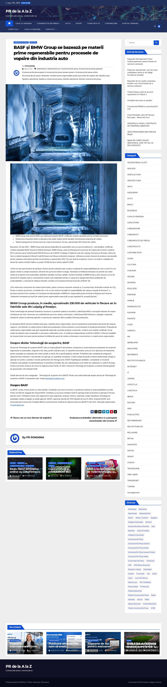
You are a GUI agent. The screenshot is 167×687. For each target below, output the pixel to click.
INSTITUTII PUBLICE (136, 361)
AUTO (68, 23)
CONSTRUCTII (93, 23)
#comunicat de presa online (86, 72)
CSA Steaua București (142, 565)
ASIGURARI (132, 193)
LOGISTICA (132, 391)
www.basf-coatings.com (54, 378)
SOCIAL (130, 451)
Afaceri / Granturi (142, 518)
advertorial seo (144, 513)
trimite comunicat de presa (138, 608)
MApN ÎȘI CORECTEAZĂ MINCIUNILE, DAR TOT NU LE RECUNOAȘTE (140, 142)
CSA (129, 565)
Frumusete (140, 574)
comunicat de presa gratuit (138, 548)
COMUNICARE (111, 23)
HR (128, 337)
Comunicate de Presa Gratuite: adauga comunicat (144, 682)
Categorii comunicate (136, 535)
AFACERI (12, 463)
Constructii (150, 561)
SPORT (79, 23)
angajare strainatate (135, 522)
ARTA (129, 187)
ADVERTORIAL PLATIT (137, 163)
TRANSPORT (133, 481)
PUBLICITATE (30, 465)
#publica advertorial (30, 79)
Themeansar (45, 682)
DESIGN (131, 277)
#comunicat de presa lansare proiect (60, 72)
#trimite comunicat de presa (90, 79)
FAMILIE (130, 301)
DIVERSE (131, 283)
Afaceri (130, 518)
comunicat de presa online (138, 556)
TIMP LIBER (132, 475)
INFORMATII (132, 355)
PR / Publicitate (145, 582)
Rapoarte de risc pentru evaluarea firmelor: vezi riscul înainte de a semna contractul (141, 83)
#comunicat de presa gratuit (33, 72)
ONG (129, 409)
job (148, 574)
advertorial (142, 509)
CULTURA (131, 265)
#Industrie (45, 76)
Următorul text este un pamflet (139, 100)
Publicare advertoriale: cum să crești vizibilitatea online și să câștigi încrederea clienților (142, 72)
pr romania (144, 586)
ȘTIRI (153, 608)
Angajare (154, 518)
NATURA (131, 403)
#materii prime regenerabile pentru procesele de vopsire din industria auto (80, 76)
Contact (50, 29)
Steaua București (134, 604)
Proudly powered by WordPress (16, 682)
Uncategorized (133, 493)
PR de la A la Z (19, 11)
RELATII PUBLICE (135, 427)
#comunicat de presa (69, 69)
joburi (154, 574)
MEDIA (130, 397)
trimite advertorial (149, 604)
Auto (153, 526)
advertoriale (132, 513)
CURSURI (131, 271)
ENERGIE (51, 465)
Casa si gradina (143, 531)
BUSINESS (132, 211)
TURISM (131, 487)
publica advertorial (134, 591)
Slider (147, 599)
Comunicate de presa (136, 561)
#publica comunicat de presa (50, 79)
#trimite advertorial (70, 79)
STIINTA (130, 463)
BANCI (130, 205)
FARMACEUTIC (134, 307)
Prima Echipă (133, 586)
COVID (130, 259)
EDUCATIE (132, 289)
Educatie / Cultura (134, 569)
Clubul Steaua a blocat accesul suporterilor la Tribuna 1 (141, 646)
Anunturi (149, 522)
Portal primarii (130, 23)
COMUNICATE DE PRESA (48, 23)
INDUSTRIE (33, 42)
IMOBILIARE (132, 343)
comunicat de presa (135, 539)
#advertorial (41, 69)
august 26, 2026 (18, 650)
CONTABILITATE (134, 253)
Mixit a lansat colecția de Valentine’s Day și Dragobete (101, 471)
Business (131, 531)
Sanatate (131, 599)
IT (128, 373)
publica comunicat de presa (138, 595)
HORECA (131, 331)
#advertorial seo (53, 69)
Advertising (132, 509)
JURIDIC (131, 379)
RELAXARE (132, 433)
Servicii (139, 599)
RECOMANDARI (134, 421)
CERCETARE (133, 223)
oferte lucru (132, 582)
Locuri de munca (141, 578)
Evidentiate (148, 569)
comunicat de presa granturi (138, 543)
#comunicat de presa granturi (90, 69)
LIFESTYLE (13, 29)
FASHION (131, 313)
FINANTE (131, 319)
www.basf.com (18, 405)
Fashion (131, 574)
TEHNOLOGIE (133, 469)
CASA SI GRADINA (24, 23)
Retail (153, 595)
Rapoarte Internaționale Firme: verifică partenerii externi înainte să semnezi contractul (141, 61)
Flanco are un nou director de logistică (31, 418)
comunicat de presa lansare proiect (141, 552)
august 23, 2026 (135, 650)
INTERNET (132, 367)
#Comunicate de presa (31, 76)
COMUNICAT (20, 463)
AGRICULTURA (134, 175)
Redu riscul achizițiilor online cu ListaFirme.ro (25, 470)
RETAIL (130, 439)
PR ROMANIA (30, 66)
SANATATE (132, 445)
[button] (155, 26)
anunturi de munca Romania (138, 526)
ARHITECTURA (134, 181)
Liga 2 (130, 578)
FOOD (105, 465)
